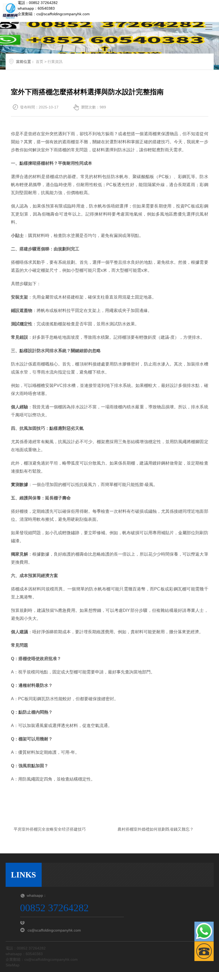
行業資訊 (55, 61)
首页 (39, 61)
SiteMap (12, 965)
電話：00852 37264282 (38, 3)
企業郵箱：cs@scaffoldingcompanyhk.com (54, 14)
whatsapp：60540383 (36, 8)
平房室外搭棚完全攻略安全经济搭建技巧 (50, 829)
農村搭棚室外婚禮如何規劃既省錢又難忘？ (156, 829)
